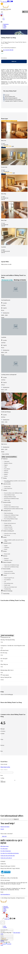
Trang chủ (5, 906)
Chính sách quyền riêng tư (6, 857)
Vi (3, 18)
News (4, 27)
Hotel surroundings (7, 635)
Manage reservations (5, 826)
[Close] (3, 922)
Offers (4, 25)
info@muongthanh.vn (5, 894)
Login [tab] (4, 926)
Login (2, 14)
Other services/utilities (9, 457)
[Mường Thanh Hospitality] (6, 10)
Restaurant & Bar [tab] (7, 280)
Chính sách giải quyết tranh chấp (8, 855)
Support (2, 829)
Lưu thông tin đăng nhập (6, 932)
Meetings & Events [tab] (20, 280)
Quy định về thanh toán (6, 851)
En (3, 19)
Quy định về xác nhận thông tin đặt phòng (10, 853)
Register (15, 819)
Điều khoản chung (4, 846)
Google (4, 943)
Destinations (6, 24)
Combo (4, 26)
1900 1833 (4, 1)
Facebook (9, 943)
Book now (3, 781)
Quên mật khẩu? (16, 932)
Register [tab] (5, 927)
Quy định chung (4, 848)
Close (2, 945)
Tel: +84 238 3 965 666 (8, 49)
